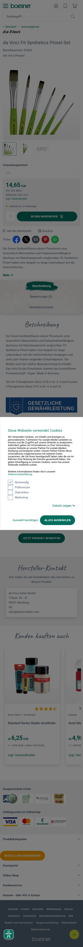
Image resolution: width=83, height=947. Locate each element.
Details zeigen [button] (62, 506)
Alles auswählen (57, 520)
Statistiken (22, 492)
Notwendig (22, 482)
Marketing (21, 497)
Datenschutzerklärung (20, 474)
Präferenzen (22, 487)
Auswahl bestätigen (25, 520)
